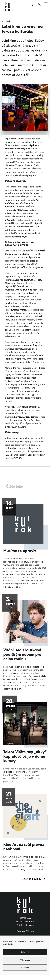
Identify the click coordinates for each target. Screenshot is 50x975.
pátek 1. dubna (23, 775)
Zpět (8, 21)
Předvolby (25, 967)
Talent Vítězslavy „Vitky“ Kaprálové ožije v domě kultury (25, 756)
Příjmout (25, 952)
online (30, 438)
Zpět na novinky (32, 878)
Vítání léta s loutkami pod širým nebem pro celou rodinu (22, 654)
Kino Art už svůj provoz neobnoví (23, 846)
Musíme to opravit (19, 550)
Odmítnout (25, 959)
